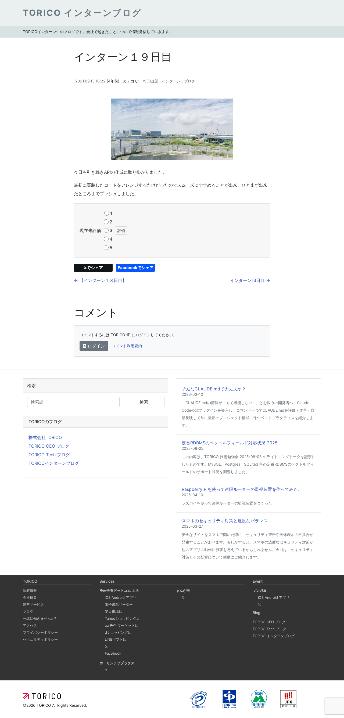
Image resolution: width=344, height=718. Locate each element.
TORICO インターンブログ (274, 636)
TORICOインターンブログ (53, 463)
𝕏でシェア (93, 267)
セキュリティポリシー (40, 639)
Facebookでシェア (135, 267)
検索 (143, 402)
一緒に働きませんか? (39, 618)
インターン (172, 81)
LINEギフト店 (115, 639)
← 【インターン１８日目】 (100, 280)
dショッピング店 (118, 632)
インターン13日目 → (250, 280)
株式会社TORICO (45, 437)
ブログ (189, 81)
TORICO (44, 705)
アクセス (30, 625)
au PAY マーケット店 (121, 625)
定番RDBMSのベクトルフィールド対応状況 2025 (230, 442)
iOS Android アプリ (120, 597)
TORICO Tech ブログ (49, 454)
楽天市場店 (113, 611)
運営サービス (33, 604)
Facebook (113, 653)
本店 (119, 590)
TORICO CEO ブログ (48, 446)
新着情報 (30, 590)
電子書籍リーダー (119, 604)
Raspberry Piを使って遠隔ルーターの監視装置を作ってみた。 (242, 489)
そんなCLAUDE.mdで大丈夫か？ (214, 388)
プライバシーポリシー (40, 632)
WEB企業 (151, 81)
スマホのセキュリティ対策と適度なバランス (225, 520)
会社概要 (30, 597)
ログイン (95, 346)
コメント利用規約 (127, 345)
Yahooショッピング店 (122, 618)
